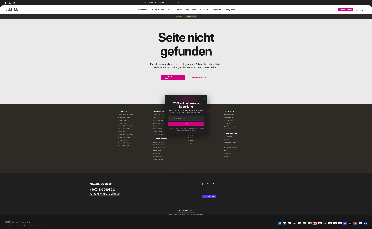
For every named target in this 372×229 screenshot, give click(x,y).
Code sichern (186, 124)
